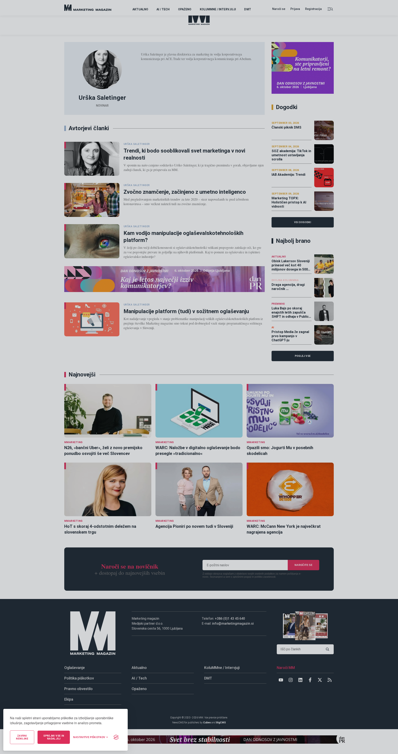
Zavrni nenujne (22, 737)
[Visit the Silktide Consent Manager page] (116, 737)
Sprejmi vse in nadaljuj (53, 737)
